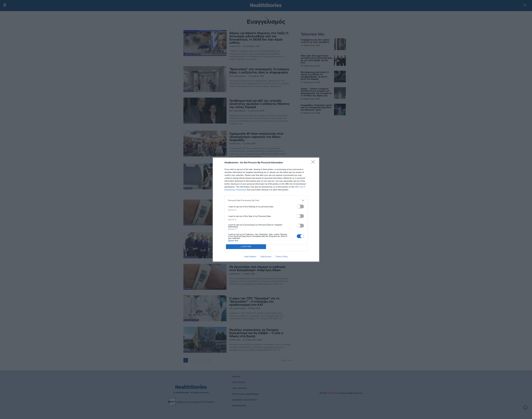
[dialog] (266, 209)
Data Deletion (250, 256)
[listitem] (266, 200)
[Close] (314, 162)
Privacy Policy (282, 256)
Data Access (266, 256)
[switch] (300, 206)
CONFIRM (246, 247)
